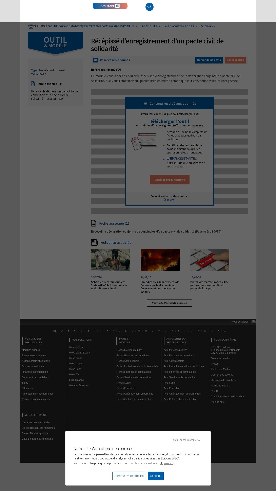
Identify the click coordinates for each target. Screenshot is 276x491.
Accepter (155, 476)
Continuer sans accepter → (186, 439)
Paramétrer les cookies (129, 476)
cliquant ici (166, 463)
